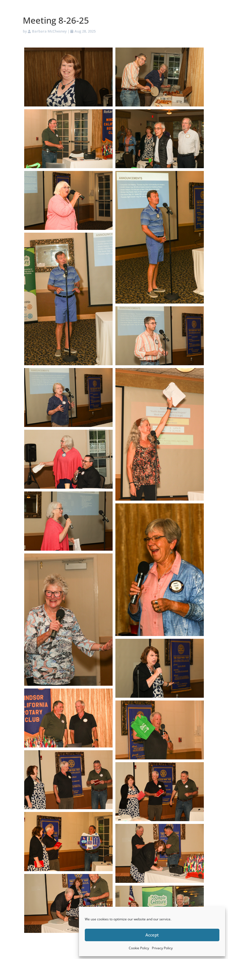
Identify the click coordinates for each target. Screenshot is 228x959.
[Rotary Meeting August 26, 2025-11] (68, 459)
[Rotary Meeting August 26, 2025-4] (159, 138)
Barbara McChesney (49, 31)
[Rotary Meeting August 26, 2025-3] (68, 138)
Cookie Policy (139, 948)
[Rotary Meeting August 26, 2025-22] (68, 903)
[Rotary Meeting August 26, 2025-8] (159, 335)
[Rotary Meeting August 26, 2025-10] (159, 434)
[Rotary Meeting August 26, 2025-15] (159, 668)
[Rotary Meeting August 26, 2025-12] (68, 520)
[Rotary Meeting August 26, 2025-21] (159, 853)
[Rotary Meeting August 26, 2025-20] (68, 841)
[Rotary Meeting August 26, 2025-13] (159, 569)
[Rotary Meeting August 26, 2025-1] (68, 77)
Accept (152, 935)
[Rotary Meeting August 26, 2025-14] (68, 619)
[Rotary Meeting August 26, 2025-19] (159, 791)
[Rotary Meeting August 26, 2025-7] (68, 299)
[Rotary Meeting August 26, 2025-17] (159, 729)
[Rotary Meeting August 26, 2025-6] (159, 237)
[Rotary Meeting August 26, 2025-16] (68, 718)
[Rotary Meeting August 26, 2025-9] (68, 397)
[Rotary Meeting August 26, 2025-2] (159, 77)
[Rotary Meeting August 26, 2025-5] (68, 200)
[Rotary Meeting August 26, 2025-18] (68, 779)
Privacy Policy (162, 948)
